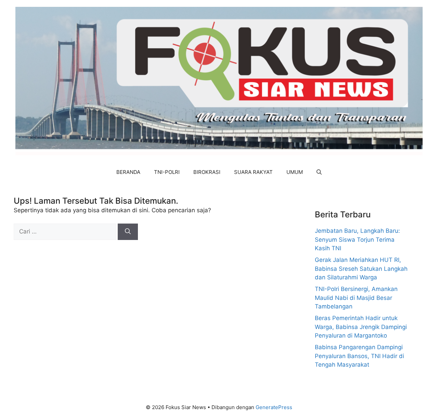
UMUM (294, 172)
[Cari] (128, 232)
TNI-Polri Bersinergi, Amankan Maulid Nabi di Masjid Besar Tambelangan (356, 298)
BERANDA (128, 172)
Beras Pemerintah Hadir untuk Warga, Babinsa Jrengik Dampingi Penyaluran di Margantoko (361, 327)
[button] (319, 172)
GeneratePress (274, 407)
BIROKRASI (206, 172)
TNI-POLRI (167, 172)
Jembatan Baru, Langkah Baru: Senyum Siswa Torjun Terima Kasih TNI (357, 239)
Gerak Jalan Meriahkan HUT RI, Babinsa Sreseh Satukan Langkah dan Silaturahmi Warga (361, 268)
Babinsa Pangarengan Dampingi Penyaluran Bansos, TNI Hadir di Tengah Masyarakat (359, 356)
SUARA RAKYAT (253, 172)
